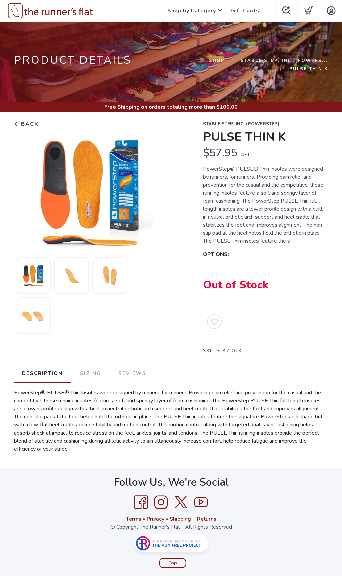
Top (173, 563)
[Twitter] (181, 502)
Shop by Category (191, 10)
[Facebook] (141, 502)
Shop (217, 61)
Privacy (155, 519)
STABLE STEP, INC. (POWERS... (284, 61)
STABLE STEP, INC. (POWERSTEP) (241, 124)
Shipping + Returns (193, 519)
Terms (133, 519)
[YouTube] (201, 502)
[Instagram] (161, 502)
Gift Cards (245, 10)
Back (29, 124)
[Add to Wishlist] (214, 321)
